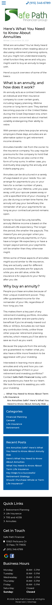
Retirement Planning (17, 509)
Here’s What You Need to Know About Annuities (24, 33)
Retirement (12, 427)
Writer (6, 40)
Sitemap (32, 602)
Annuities (11, 521)
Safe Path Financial (23, 377)
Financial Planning (16, 417)
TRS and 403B (14, 517)
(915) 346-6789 (14, 549)
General (10, 420)
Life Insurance (14, 424)
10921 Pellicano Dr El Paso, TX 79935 (16, 543)
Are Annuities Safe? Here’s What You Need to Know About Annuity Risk (25, 451)
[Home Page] (26, 15)
